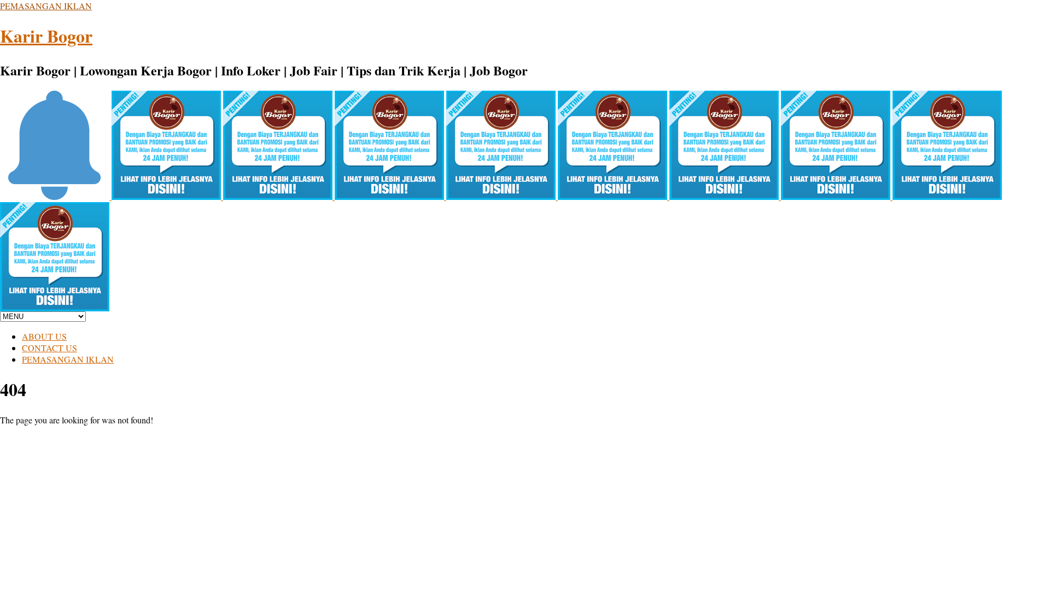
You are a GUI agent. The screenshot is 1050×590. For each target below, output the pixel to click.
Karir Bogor (46, 36)
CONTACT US (49, 347)
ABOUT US (44, 336)
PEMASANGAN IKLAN (46, 5)
